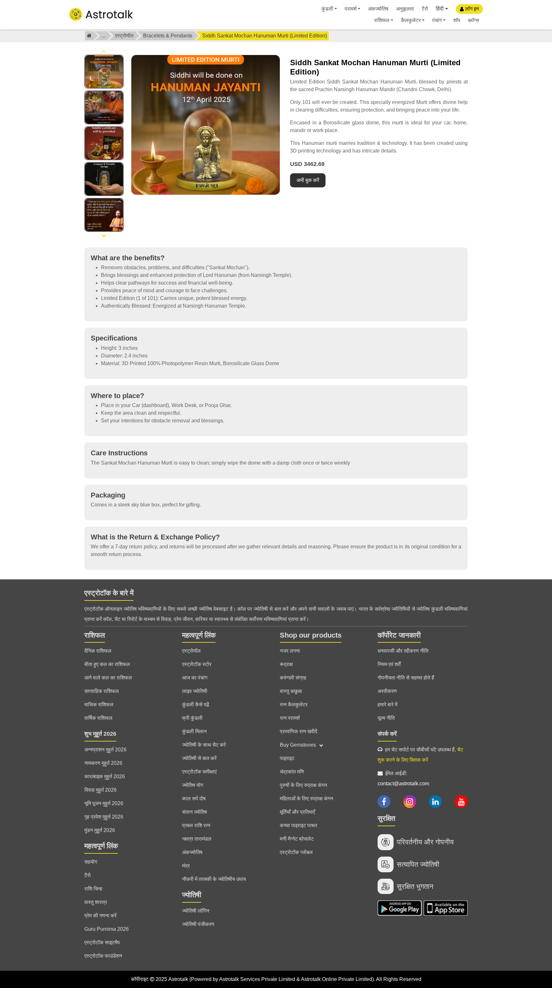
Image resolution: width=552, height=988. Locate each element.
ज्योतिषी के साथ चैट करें (204, 745)
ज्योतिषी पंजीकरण (198, 924)
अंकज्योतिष (378, 9)
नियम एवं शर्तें (389, 664)
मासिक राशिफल (98, 704)
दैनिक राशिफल (97, 651)
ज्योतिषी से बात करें (199, 758)
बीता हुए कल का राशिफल (107, 664)
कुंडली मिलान (194, 731)
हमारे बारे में (387, 704)
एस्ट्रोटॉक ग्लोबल (296, 852)
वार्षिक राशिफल (98, 718)
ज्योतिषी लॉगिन (195, 911)
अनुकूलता (405, 9)
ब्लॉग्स (473, 20)
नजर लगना (290, 651)
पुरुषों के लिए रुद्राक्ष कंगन (303, 785)
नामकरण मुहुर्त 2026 (103, 763)
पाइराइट (287, 758)
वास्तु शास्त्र (95, 902)
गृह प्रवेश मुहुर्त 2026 (103, 816)
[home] (89, 35)
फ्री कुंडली (192, 718)
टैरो (425, 9)
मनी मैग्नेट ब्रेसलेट (297, 839)
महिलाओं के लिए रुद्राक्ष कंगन (306, 798)
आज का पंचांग (194, 677)
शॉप (456, 20)
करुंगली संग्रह (293, 677)
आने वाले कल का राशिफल (108, 677)
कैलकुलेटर (411, 20)
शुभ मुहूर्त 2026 (100, 734)
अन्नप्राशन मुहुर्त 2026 (105, 749)
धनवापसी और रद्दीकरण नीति (403, 651)
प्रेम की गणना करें (100, 915)
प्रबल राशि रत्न (196, 825)
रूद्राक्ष (286, 664)
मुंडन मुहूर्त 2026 (99, 830)
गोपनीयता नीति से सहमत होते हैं (406, 677)
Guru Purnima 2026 (106, 929)
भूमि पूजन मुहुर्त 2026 (103, 803)
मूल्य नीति (386, 718)
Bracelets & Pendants (167, 35)
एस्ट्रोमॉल (124, 35)
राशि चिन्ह (93, 888)
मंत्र (186, 865)
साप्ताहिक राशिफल (101, 691)
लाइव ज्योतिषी (194, 691)
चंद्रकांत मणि (292, 771)
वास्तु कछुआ (291, 691)
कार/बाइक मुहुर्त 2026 (104, 776)
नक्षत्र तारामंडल (196, 839)
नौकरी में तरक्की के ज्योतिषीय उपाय (214, 879)
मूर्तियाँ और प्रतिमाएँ (297, 812)
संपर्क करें (387, 734)
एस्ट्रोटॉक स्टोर (196, 664)
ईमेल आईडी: (403, 778)
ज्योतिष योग (192, 785)
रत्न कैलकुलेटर (294, 704)
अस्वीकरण (387, 691)
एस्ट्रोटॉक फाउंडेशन (103, 956)
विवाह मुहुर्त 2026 (100, 790)
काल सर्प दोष (194, 798)
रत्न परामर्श (290, 718)
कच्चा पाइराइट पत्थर (298, 825)
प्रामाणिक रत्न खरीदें (298, 731)
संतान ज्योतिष (194, 812)
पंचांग (437, 20)
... (103, 35)
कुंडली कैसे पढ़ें (195, 704)
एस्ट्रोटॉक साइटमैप (102, 942)
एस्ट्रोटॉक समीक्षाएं (199, 771)
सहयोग (90, 862)
